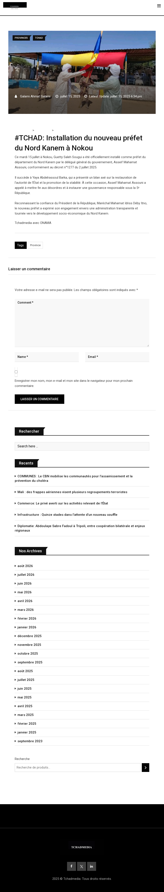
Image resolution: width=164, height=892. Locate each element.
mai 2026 (25, 592)
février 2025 (27, 724)
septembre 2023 (30, 741)
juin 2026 (25, 583)
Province (35, 245)
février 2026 (27, 618)
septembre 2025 (30, 662)
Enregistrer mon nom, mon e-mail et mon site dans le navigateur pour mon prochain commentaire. (74, 383)
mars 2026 (26, 610)
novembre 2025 (29, 645)
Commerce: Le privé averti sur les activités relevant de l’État (63, 503)
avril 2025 (25, 706)
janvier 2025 (27, 732)
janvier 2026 (27, 627)
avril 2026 (25, 601)
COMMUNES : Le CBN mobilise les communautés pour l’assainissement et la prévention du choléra (74, 478)
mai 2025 (25, 697)
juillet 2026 (26, 575)
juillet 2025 (26, 680)
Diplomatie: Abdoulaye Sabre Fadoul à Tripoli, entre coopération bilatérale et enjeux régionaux (80, 528)
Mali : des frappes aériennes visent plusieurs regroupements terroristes (72, 492)
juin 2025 (25, 689)
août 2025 (25, 671)
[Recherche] (145, 767)
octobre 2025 (28, 653)
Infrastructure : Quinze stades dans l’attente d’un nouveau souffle (67, 515)
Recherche (22, 759)
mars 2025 (26, 715)
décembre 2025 (30, 636)
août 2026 (25, 566)
